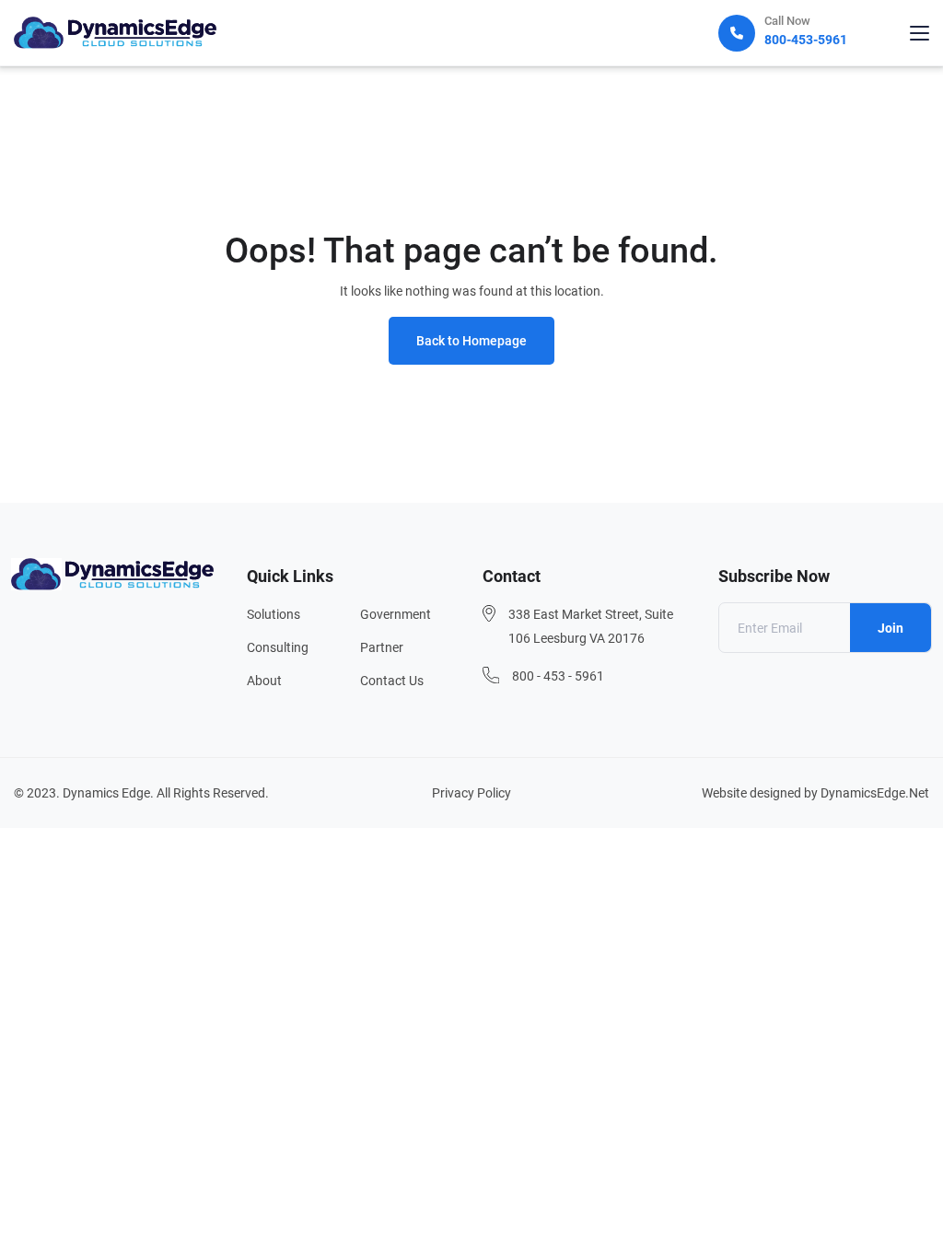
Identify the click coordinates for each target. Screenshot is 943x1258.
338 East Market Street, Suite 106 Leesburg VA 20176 (590, 626)
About (264, 680)
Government (395, 614)
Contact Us (392, 680)
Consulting (278, 647)
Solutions (273, 614)
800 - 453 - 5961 (558, 676)
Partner (381, 647)
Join (890, 628)
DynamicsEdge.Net (875, 793)
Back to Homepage (471, 340)
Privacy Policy (471, 793)
